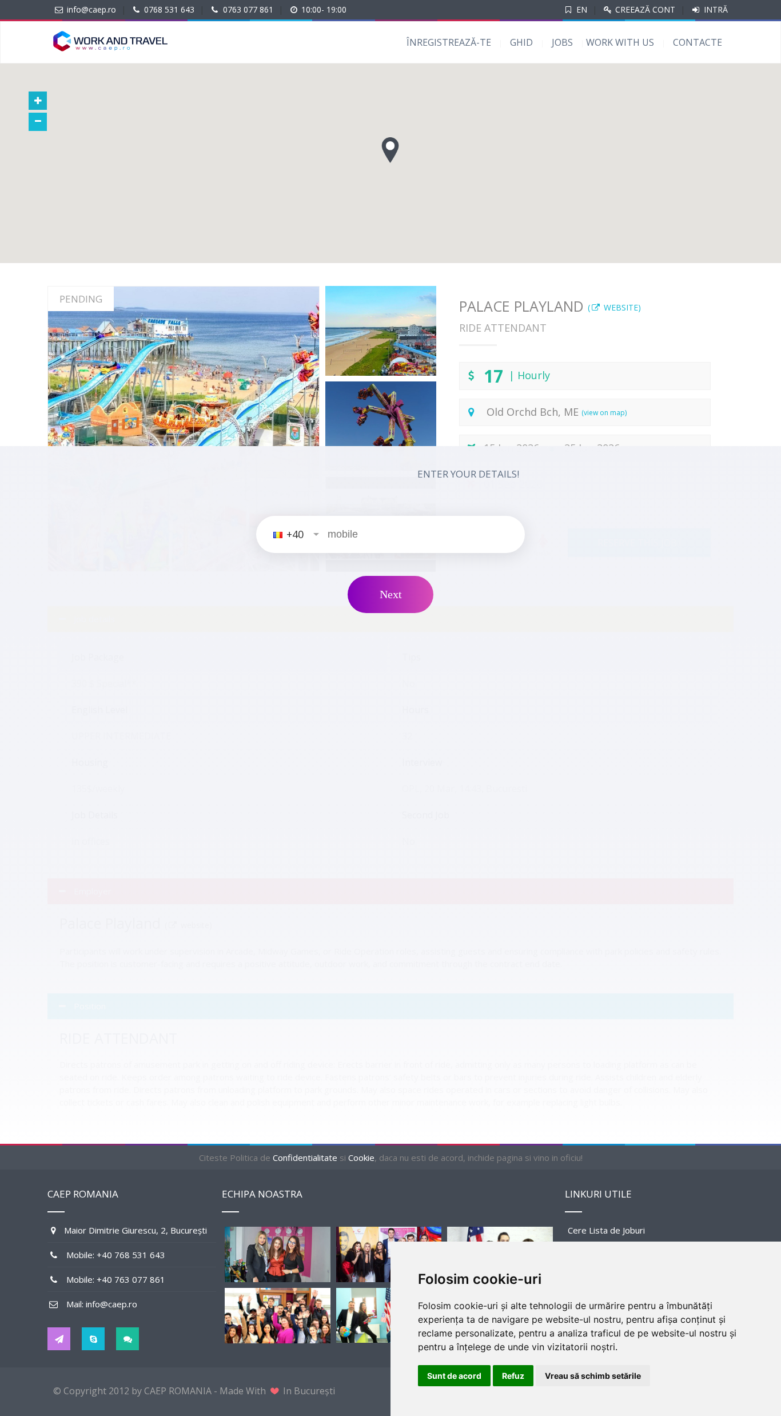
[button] (390, 150)
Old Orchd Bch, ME (557, 412)
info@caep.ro (91, 9)
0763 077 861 (248, 9)
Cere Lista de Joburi (606, 1230)
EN (581, 9)
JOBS (562, 42)
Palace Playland (550, 306)
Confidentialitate (305, 1157)
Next (391, 594)
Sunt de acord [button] (454, 1376)
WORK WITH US (620, 42)
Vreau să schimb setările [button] (593, 1376)
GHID (521, 42)
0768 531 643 (169, 9)
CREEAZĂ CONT (644, 9)
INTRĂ (715, 9)
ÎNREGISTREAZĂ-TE (449, 42)
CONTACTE (697, 42)
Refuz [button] (513, 1376)
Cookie (361, 1157)
